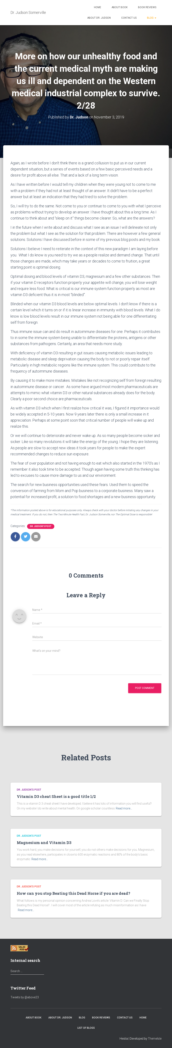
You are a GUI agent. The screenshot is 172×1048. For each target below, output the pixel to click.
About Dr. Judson (99, 17)
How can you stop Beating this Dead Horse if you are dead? (73, 893)
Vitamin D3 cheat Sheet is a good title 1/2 (56, 796)
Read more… (124, 808)
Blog (150, 17)
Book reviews (147, 7)
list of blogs (86, 1027)
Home (97, 7)
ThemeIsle (155, 1038)
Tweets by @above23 (24, 997)
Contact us (129, 17)
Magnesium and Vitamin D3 (44, 842)
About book (120, 7)
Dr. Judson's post (40, 526)
